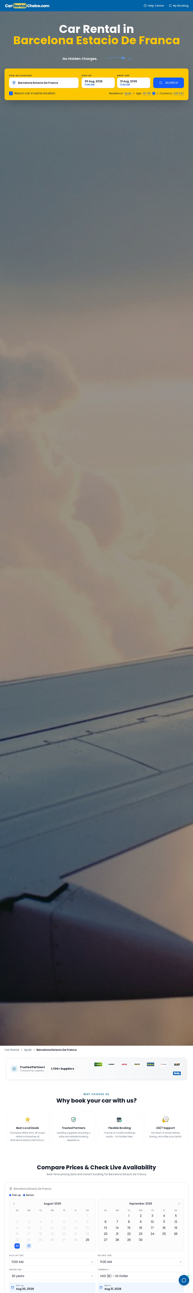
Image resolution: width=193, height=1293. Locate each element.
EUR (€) (179, 93)
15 (87, 1228)
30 (17, 1246)
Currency (103, 1269)
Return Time (105, 1255)
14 (75, 1228)
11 (40, 1228)
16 (17, 1234)
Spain (128, 93)
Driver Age (15, 1269)
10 (29, 1228)
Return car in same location (34, 93)
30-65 (147, 93)
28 (75, 1240)
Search (171, 83)
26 (52, 1240)
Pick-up (87, 75)
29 (87, 1240)
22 (87, 1234)
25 (40, 1240)
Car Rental (12, 1050)
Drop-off (123, 75)
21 (75, 1234)
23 (17, 1240)
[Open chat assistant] (184, 1280)
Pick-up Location (20, 75)
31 (29, 1246)
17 (29, 1234)
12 (52, 1228)
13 (64, 1228)
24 (29, 1240)
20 (64, 1234)
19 (52, 1234)
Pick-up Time (16, 1255)
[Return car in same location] (11, 93)
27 (64, 1240)
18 (40, 1234)
